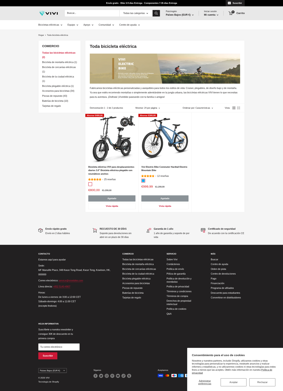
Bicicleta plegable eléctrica (136, 278)
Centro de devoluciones (223, 273)
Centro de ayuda (128, 25)
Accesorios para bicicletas (136, 283)
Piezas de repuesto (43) (54, 96)
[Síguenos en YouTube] (118, 376)
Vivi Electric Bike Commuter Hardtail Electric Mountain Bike (164, 169)
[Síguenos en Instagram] (107, 376)
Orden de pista (218, 269)
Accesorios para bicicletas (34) (58, 91)
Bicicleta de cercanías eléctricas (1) (59, 69)
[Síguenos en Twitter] (101, 376)
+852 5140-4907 (61, 286)
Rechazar (262, 382)
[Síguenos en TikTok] (123, 376)
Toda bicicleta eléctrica (57, 35)
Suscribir (237, 3)
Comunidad (105, 25)
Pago (213, 278)
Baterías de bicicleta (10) (55, 101)
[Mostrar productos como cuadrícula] (234, 108)
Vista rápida (112, 206)
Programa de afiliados (222, 288)
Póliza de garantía (176, 273)
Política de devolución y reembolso (179, 280)
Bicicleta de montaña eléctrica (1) (59, 62)
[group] (102, 179)
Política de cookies (176, 309)
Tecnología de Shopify (48, 382)
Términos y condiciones (179, 291)
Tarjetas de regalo (51, 106)
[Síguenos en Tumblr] (129, 376)
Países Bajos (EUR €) (50, 371)
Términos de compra (177, 296)
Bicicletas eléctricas (48, 25)
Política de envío (175, 269)
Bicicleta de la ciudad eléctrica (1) (58, 78)
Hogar (41, 35)
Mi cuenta (210, 14)
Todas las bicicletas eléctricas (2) (58, 55)
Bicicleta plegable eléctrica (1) (58, 86)
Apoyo (86, 25)
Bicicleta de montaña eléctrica (138, 264)
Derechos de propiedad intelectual (179, 302)
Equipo (71, 25)
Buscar (214, 259)
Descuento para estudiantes (225, 293)
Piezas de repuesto (132, 288)
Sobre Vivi (172, 259)
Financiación (217, 283)
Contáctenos (173, 264)
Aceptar (233, 382)
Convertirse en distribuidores (226, 297)
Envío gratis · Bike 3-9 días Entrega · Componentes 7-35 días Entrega (141, 3)
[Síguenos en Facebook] (95, 376)
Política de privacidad (178, 286)
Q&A (169, 314)
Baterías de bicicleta (133, 293)
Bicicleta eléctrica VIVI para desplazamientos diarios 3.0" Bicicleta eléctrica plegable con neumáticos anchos (111, 170)
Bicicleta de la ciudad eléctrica (138, 273)
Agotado (111, 198)
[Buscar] (156, 13)
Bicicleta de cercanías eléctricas (139, 269)
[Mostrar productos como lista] (238, 108)
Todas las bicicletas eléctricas (137, 259)
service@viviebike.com (71, 280)
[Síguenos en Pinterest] (112, 376)
